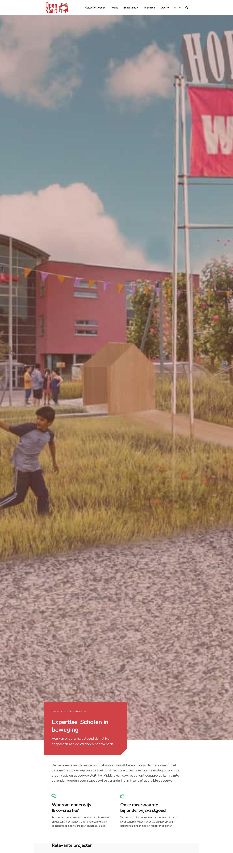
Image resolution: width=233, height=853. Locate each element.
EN (180, 7)
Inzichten (149, 7)
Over (163, 7)
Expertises (130, 7)
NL (175, 7)
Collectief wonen (95, 7)
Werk (114, 7)
